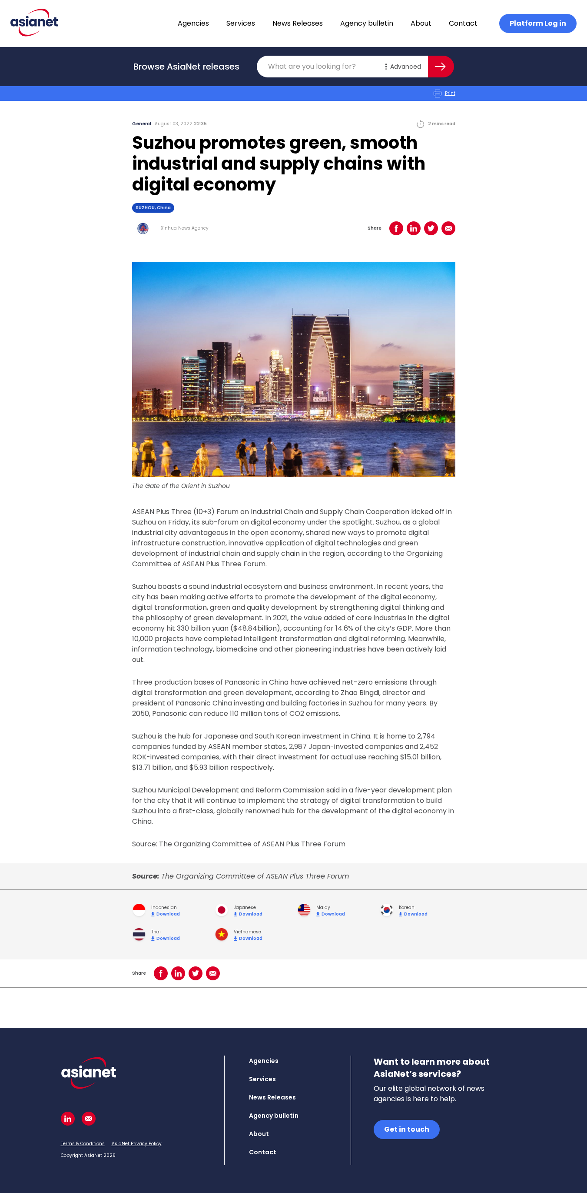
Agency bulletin (366, 23)
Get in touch (406, 1129)
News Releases (297, 23)
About (421, 23)
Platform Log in (538, 23)
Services (240, 23)
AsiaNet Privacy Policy (137, 1143)
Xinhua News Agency (185, 228)
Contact (463, 23)
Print (450, 93)
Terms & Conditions (83, 1143)
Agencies (193, 23)
